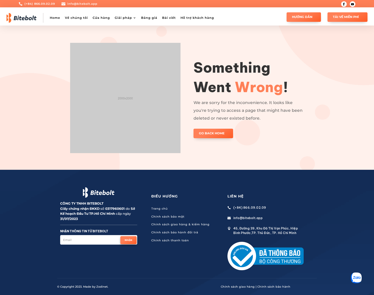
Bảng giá (149, 18)
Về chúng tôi (76, 18)
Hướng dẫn (302, 17)
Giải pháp (123, 18)
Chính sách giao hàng (238, 286)
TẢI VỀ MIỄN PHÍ (346, 17)
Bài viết (169, 18)
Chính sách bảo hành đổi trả (174, 232)
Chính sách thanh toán (170, 240)
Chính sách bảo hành (273, 286)
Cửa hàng (101, 18)
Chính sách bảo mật (167, 216)
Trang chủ (159, 208)
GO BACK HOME (211, 133)
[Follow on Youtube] (352, 4)
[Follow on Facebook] (344, 4)
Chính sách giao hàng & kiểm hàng (180, 224)
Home (55, 18)
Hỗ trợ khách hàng (197, 18)
